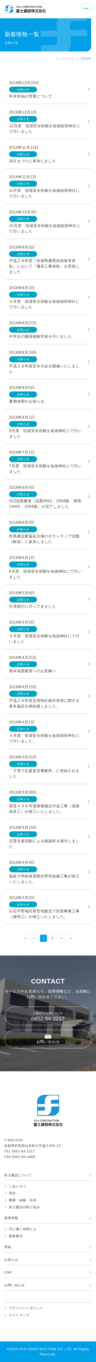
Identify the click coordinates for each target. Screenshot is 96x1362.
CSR (7, 1272)
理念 (12, 1193)
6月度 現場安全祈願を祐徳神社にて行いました (45, 574)
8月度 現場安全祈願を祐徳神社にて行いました (45, 433)
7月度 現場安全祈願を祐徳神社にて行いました (45, 468)
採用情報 (11, 1218)
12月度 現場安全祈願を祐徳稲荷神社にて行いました (44, 128)
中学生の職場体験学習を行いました (40, 336)
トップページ (65, 58)
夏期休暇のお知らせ (26, 401)
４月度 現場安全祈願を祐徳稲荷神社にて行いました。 (44, 738)
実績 (7, 1247)
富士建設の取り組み (24, 1207)
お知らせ (11, 1259)
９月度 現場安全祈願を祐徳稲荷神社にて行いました (44, 304)
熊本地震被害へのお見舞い (32, 671)
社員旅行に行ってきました (32, 606)
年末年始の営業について (30, 96)
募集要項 (16, 1236)
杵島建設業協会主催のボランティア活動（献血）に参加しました (44, 539)
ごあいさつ (17, 1186)
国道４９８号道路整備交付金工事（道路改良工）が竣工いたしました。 (44, 808)
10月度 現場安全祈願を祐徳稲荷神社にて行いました (44, 228)
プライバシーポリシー (26, 1308)
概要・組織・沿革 (22, 1200)
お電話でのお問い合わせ (48, 1017)
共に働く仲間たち (22, 1229)
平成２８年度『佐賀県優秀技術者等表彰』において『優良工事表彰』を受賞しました (44, 266)
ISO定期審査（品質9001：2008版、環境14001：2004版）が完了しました (45, 503)
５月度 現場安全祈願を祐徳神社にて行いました (44, 638)
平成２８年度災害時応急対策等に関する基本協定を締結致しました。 (44, 703)
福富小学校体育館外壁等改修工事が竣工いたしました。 (44, 879)
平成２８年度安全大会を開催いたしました (44, 369)
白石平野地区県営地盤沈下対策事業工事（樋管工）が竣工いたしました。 (44, 914)
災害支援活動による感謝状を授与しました (44, 843)
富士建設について (18, 1175)
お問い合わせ (48, 1042)
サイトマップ (19, 1315)
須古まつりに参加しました (32, 161)
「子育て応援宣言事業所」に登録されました (44, 773)
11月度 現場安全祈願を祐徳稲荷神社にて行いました (44, 193)
